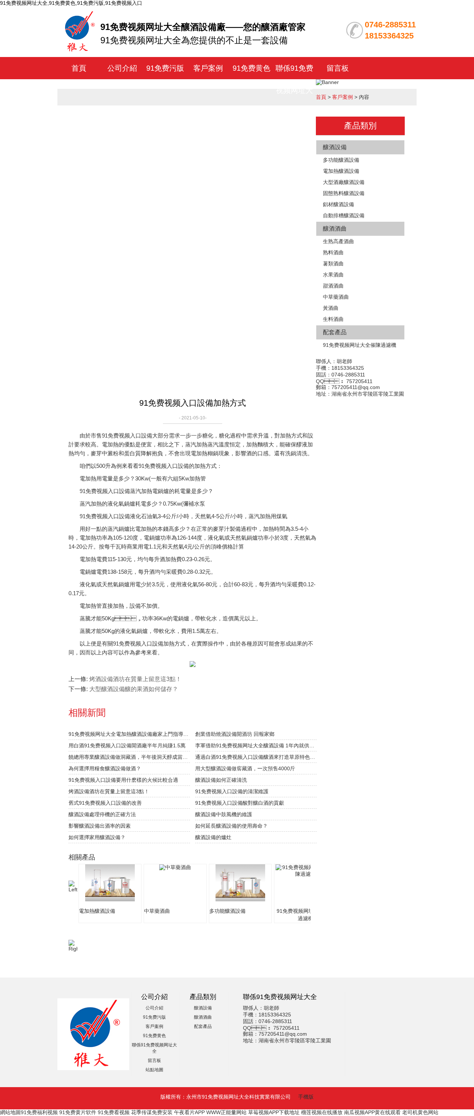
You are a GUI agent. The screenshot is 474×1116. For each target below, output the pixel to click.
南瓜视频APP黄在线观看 (372, 1112)
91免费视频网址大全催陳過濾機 (359, 345)
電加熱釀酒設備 (341, 171)
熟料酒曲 (333, 252)
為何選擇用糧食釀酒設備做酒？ (105, 768)
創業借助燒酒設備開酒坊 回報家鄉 (234, 734)
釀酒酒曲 (335, 228)
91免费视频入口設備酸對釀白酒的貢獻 (239, 803)
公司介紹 (122, 68)
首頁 (78, 68)
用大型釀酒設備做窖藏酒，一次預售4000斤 (245, 768)
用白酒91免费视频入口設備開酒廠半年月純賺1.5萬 (127, 745)
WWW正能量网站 (226, 1112)
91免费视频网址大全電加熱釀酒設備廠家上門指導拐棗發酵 (129, 734)
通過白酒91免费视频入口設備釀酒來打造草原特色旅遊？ (256, 757)
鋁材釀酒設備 (338, 204)
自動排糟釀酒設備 (343, 215)
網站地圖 (10, 1112)
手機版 (306, 1097)
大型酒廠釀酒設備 (343, 182)
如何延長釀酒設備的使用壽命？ (231, 826)
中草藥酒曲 (336, 297)
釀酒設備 (335, 147)
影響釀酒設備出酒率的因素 (100, 826)
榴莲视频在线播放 (322, 1112)
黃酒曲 (330, 308)
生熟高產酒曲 (338, 241)
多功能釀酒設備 (341, 160)
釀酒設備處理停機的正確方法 (102, 814)
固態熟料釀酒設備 (343, 193)
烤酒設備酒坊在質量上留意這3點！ (135, 679)
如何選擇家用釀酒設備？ (97, 837)
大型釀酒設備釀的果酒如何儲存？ (133, 689)
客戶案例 (208, 68)
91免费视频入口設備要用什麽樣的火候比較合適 (123, 780)
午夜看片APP (189, 1112)
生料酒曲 (333, 319)
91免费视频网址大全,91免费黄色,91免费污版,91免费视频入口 (71, 3)
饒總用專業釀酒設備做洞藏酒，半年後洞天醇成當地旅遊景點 (129, 757)
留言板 (338, 68)
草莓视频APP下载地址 (274, 1112)
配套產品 (335, 332)
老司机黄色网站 (420, 1112)
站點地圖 (154, 1069)
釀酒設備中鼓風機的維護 (223, 814)
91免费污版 (165, 68)
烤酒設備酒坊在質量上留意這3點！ (109, 791)
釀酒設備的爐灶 (213, 837)
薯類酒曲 (333, 264)
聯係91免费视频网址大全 (294, 90)
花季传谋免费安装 (152, 1112)
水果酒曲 (333, 275)
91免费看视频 (114, 1112)
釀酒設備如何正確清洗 (221, 780)
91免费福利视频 (39, 1112)
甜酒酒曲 (333, 286)
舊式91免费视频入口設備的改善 (105, 803)
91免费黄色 (251, 68)
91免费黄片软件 (77, 1112)
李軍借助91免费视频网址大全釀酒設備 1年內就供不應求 (256, 745)
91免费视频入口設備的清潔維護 (231, 791)
